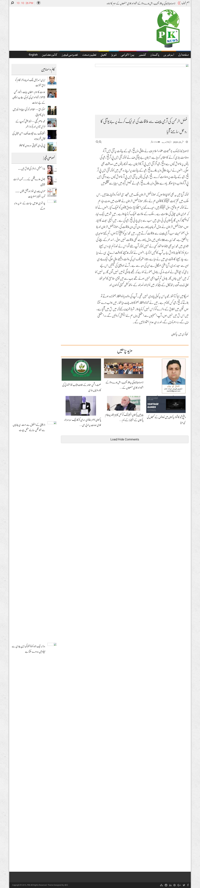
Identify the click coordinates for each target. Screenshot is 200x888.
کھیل (104, 55)
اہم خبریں (169, 55)
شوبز (114, 55)
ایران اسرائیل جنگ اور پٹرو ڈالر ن (162, 3)
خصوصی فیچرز (69, 55)
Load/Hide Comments (124, 439)
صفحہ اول (183, 55)
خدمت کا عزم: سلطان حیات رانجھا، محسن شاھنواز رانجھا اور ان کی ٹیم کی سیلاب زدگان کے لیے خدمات (28, 97)
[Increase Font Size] (100, 142)
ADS (66, 885)
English (33, 55)
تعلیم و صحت (89, 55)
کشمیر (142, 55)
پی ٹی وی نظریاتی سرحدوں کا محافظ (32, 145)
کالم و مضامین (49, 55)
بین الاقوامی (127, 55)
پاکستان (154, 55)
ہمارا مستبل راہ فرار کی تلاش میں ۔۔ (31, 168)
